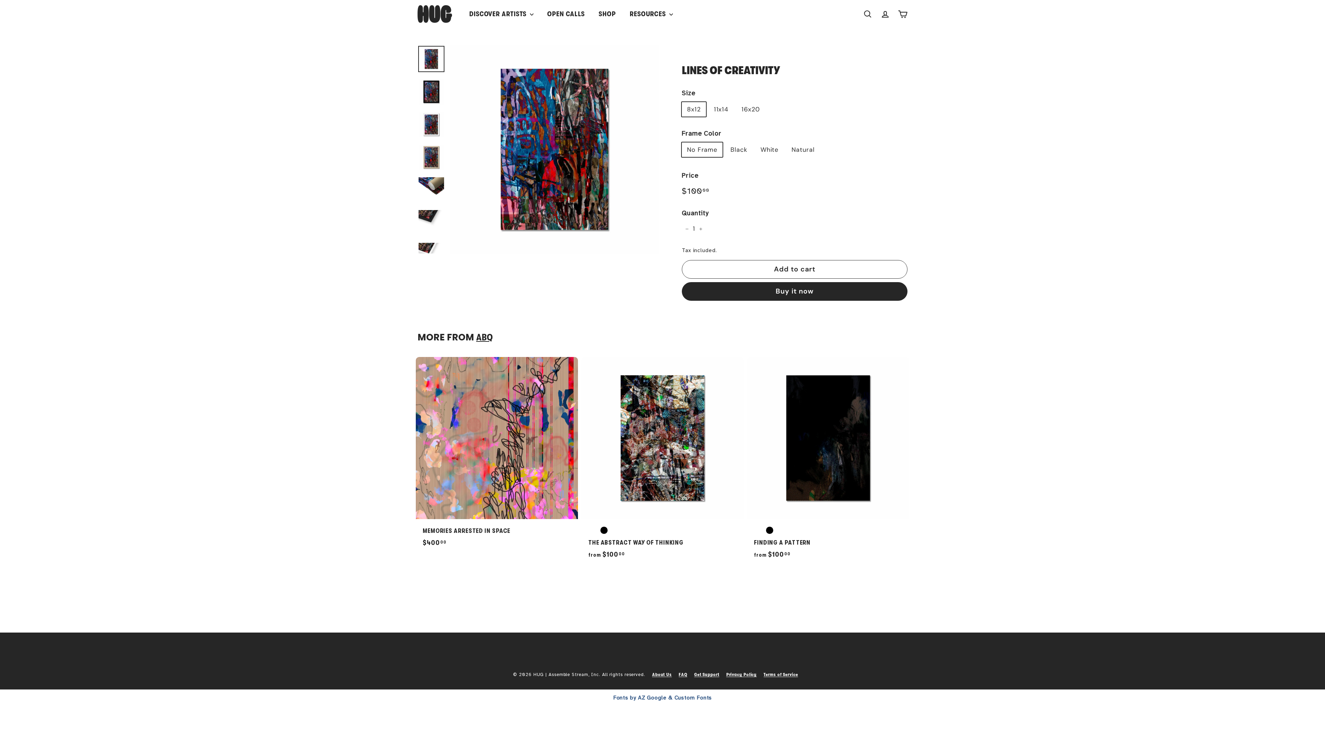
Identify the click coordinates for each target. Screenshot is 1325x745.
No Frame (702, 150)
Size (689, 93)
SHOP (607, 14)
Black (738, 150)
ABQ (484, 337)
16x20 (751, 109)
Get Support (706, 674)
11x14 (721, 109)
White (769, 150)
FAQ (683, 674)
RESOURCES (649, 14)
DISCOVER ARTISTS (498, 14)
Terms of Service (781, 674)
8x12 (694, 109)
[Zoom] (554, 149)
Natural (803, 150)
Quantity (695, 213)
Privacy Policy (741, 674)
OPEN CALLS (566, 14)
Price (690, 175)
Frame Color (702, 133)
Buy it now (795, 291)
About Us (662, 674)
